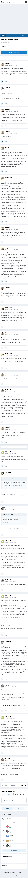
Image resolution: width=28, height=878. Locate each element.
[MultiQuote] (2, 81)
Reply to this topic (14, 52)
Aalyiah (4, 46)
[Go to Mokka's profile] (2, 148)
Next (23, 57)
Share (7, 808)
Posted (11, 65)
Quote (6, 81)
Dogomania (5, 2)
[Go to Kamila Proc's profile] (7, 826)
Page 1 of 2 (14, 57)
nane (6, 508)
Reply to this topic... (9, 800)
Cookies (14, 874)
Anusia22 (8, 451)
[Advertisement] (14, 19)
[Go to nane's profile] (2, 508)
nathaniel (8, 472)
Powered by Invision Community (14, 875)
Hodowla (13, 48)
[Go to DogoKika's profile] (2, 759)
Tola (10, 845)
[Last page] (26, 58)
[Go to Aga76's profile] (2, 685)
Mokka (7, 147)
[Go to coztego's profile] (2, 88)
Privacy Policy (13, 872)
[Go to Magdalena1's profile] (2, 178)
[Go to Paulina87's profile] (2, 390)
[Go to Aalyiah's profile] (2, 64)
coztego (7, 87)
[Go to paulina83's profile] (7, 841)
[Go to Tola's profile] (7, 845)
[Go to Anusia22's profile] (2, 452)
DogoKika (8, 759)
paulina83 (11, 840)
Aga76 (7, 685)
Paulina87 (8, 390)
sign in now (8, 794)
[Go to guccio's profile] (7, 836)
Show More (14, 850)
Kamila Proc (12, 826)
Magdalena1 (8, 177)
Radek (10, 830)
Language (5, 872)
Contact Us (21, 872)
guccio (11, 835)
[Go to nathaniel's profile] (2, 473)
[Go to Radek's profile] (7, 831)
